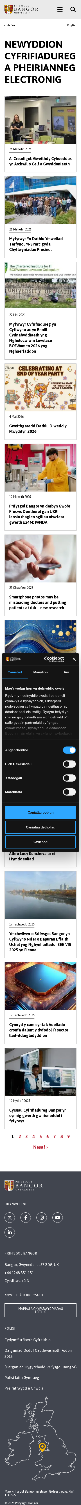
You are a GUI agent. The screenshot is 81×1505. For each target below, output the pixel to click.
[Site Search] (71, 9)
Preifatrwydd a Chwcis (23, 1388)
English (71, 25)
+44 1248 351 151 (19, 1272)
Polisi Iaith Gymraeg (21, 1377)
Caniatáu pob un (41, 812)
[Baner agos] (74, 659)
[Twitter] (9, 1217)
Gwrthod (40, 842)
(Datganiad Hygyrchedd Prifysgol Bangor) (40, 1367)
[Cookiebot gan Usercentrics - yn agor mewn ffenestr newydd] (47, 659)
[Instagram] (41, 1217)
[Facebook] (25, 1217)
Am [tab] (66, 672)
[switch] (69, 764)
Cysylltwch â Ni (17, 1280)
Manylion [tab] (40, 672)
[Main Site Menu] (60, 9)
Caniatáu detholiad (40, 827)
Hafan (11, 25)
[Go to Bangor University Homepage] (21, 9)
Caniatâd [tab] (15, 672)
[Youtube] (57, 1217)
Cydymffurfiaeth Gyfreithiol (28, 1340)
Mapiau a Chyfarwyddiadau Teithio (40, 1310)
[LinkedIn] (9, 1232)
